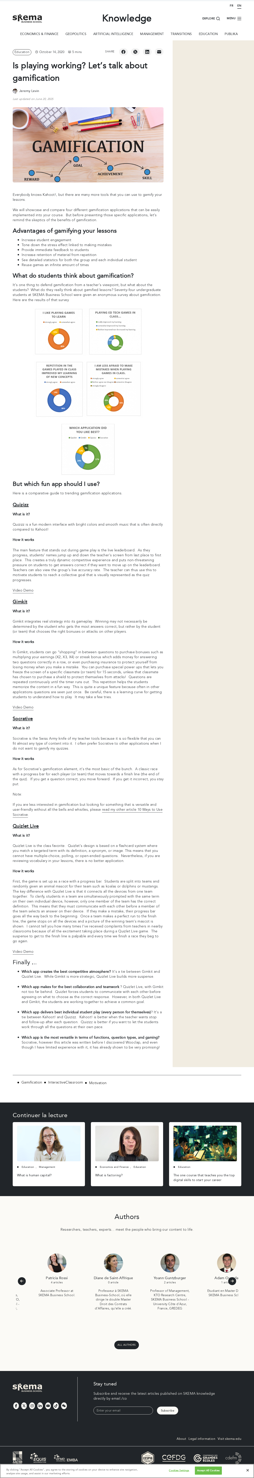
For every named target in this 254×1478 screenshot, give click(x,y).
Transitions (181, 34)
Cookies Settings (179, 1470)
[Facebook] (123, 51)
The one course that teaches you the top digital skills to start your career (204, 1178)
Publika (231, 34)
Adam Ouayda (212, 1278)
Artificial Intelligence (113, 34)
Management (152, 34)
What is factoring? (109, 1175)
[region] (127, 1471)
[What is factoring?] (127, 1143)
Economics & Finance (39, 34)
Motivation (98, 1083)
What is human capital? (34, 1175)
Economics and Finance (114, 1167)
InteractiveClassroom (65, 1082)
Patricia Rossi (42, 1278)
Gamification (31, 1082)
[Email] (159, 51)
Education (208, 34)
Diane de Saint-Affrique (98, 1278)
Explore (208, 18)
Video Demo (23, 590)
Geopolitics (75, 34)
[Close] (247, 1470)
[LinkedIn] (147, 51)
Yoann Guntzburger (155, 1278)
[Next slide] (232, 1281)
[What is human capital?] (49, 1143)
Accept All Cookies (208, 1470)
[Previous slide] (22, 1281)
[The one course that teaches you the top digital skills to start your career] (205, 1143)
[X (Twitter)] (135, 51)
